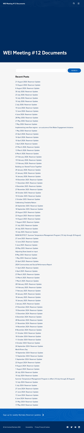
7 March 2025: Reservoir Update (27, 281)
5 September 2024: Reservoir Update (28, 359)
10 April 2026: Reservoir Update (26, 140)
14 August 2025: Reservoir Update (27, 219)
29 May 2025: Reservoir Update (26, 248)
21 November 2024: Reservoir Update (29, 323)
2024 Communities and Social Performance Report (33, 265)
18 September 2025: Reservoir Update (29, 209)
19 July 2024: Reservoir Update (26, 376)
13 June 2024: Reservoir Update (26, 395)
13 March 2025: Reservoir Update (27, 278)
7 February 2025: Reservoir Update (28, 291)
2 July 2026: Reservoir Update (26, 105)
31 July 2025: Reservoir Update (26, 225)
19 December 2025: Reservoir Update (28, 180)
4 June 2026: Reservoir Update (26, 114)
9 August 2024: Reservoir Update (27, 366)
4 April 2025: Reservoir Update (26, 271)
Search (74, 70)
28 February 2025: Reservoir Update (28, 284)
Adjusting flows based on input (26, 251)
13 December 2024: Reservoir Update (28, 314)
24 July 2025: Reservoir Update (26, 229)
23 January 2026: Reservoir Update (28, 173)
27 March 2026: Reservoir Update (27, 147)
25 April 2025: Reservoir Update (26, 261)
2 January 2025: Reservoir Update (27, 304)
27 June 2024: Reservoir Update (26, 389)
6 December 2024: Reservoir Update (28, 317)
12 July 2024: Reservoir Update (26, 382)
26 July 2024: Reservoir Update (26, 372)
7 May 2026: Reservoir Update (26, 124)
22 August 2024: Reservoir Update (27, 362)
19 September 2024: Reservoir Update (29, 353)
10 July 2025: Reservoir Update (26, 232)
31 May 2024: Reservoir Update (26, 402)
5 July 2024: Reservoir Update (26, 385)
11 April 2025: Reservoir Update (26, 268)
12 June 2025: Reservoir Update (26, 242)
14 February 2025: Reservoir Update (28, 287)
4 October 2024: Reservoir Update (27, 343)
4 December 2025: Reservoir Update (28, 186)
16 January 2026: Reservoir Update (28, 176)
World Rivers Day (21, 349)
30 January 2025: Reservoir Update (28, 294)
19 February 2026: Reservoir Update (28, 160)
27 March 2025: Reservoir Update (27, 274)
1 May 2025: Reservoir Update (26, 258)
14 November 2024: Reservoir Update (29, 327)
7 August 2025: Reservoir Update (27, 222)
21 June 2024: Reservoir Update (26, 392)
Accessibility (29, 427)
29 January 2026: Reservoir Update (28, 170)
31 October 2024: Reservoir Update (28, 333)
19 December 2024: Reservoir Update (28, 310)
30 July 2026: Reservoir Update (26, 91)
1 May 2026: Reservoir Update (26, 131)
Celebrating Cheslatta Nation (25, 203)
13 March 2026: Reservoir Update (27, 150)
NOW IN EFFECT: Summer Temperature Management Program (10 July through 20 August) (48, 235)
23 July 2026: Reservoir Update (26, 95)
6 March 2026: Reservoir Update (27, 154)
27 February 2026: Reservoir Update (28, 157)
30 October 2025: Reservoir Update (28, 193)
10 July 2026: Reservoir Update (26, 101)
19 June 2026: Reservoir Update (26, 108)
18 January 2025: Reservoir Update (28, 297)
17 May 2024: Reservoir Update (26, 405)
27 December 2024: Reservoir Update (28, 307)
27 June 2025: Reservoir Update (26, 238)
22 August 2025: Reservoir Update (27, 216)
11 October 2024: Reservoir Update (28, 340)
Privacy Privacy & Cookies (42, 427)
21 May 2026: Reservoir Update (26, 121)
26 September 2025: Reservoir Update (29, 206)
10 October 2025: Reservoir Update (28, 196)
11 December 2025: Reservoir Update (28, 183)
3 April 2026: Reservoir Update (26, 144)
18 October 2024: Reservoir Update (28, 336)
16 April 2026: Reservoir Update (26, 137)
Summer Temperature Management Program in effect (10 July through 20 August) (45, 379)
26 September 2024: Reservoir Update (29, 346)
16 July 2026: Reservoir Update (26, 98)
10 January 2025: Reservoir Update (28, 300)
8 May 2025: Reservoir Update (26, 255)
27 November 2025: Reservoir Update (29, 189)
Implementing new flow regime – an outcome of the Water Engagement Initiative (44, 127)
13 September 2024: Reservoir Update (29, 356)
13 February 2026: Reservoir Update (28, 163)
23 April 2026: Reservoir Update (26, 134)
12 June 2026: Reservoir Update (26, 111)
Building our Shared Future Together (28, 167)
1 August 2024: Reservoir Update (27, 369)
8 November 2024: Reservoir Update (28, 330)
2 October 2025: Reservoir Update (27, 199)
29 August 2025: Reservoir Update (27, 212)
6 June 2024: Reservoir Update (26, 398)
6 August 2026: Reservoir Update (27, 88)
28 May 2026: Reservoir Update (26, 118)
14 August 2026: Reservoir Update (27, 85)
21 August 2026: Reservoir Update (27, 82)
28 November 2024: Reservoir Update (29, 320)
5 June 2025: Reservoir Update (26, 245)
